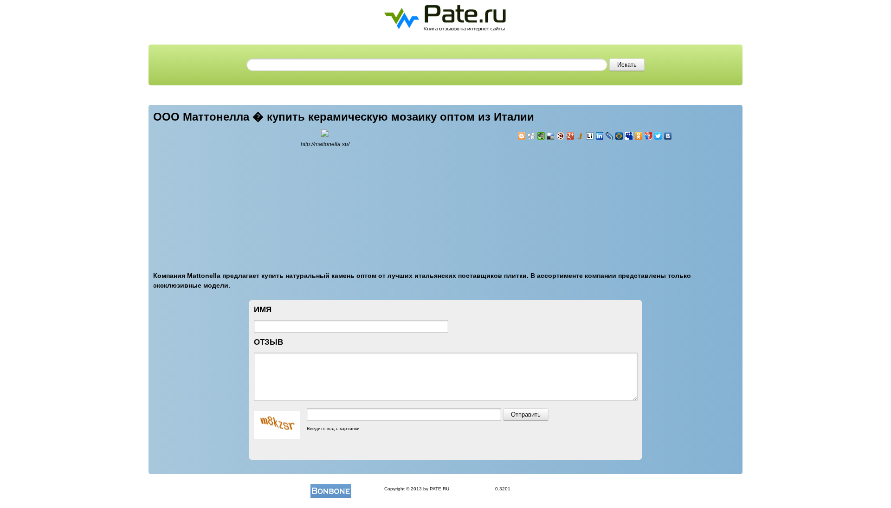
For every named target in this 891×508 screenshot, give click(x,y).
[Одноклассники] (639, 136)
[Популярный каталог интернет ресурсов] (330, 488)
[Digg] (531, 136)
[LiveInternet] (590, 136)
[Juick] (580, 136)
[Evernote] (541, 136)
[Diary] (561, 136)
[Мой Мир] (619, 136)
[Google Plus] (570, 136)
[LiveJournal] (609, 136)
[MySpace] (629, 136)
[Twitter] (658, 136)
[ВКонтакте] (668, 136)
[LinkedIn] (600, 136)
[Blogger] (522, 136)
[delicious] (551, 136)
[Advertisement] (573, 200)
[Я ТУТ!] (648, 136)
